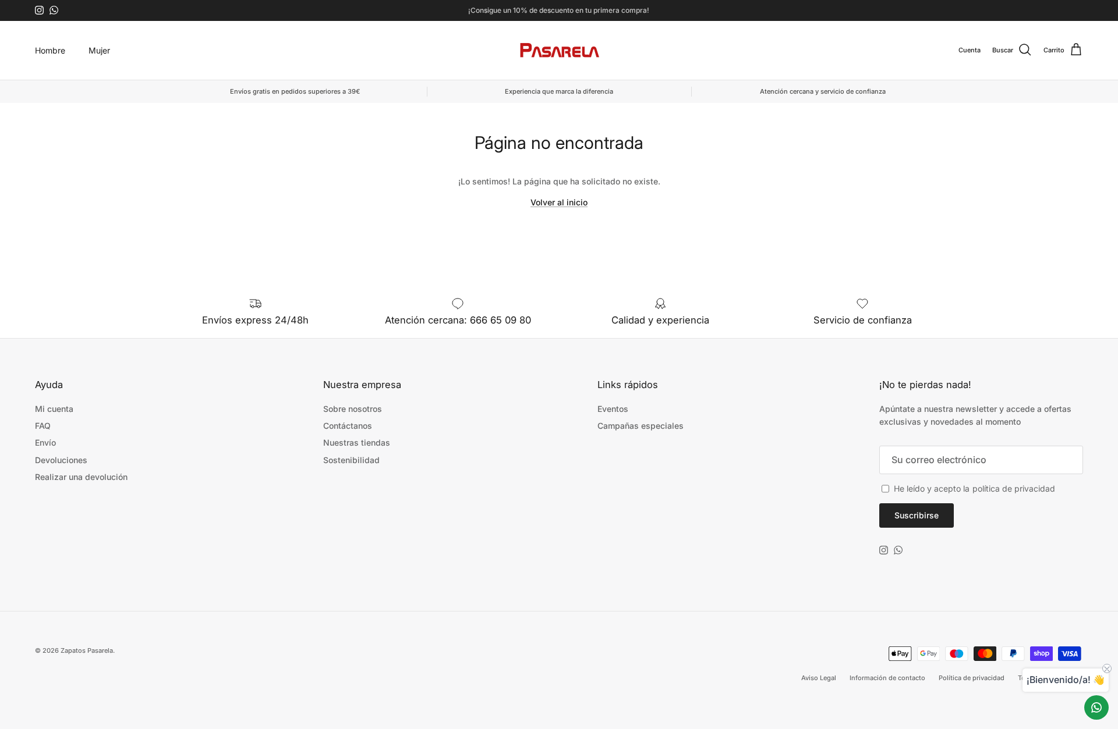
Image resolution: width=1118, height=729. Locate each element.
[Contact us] (1096, 707)
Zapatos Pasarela (87, 650)
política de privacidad (1013, 488)
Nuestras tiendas (356, 442)
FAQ (43, 426)
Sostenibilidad (351, 460)
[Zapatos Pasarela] (559, 50)
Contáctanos (347, 426)
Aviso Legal (818, 678)
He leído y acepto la (974, 488)
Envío (45, 442)
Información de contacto (887, 678)
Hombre (50, 50)
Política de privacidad (971, 678)
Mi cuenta (54, 409)
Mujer (99, 50)
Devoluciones (61, 460)
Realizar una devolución (81, 477)
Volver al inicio (559, 202)
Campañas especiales (640, 426)
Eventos (612, 409)
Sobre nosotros (352, 409)
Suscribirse (916, 515)
